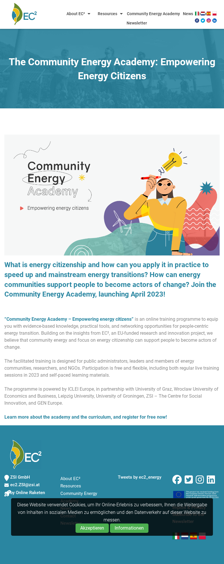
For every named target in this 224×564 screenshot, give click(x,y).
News (188, 13)
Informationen (129, 528)
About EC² (75, 13)
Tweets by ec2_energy (139, 477)
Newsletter (137, 23)
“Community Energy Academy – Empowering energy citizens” (69, 319)
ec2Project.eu (24, 14)
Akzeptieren (92, 528)
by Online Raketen (27, 492)
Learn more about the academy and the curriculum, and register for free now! (85, 417)
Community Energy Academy (153, 13)
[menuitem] (77, 13)
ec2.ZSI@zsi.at (25, 484)
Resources (107, 13)
